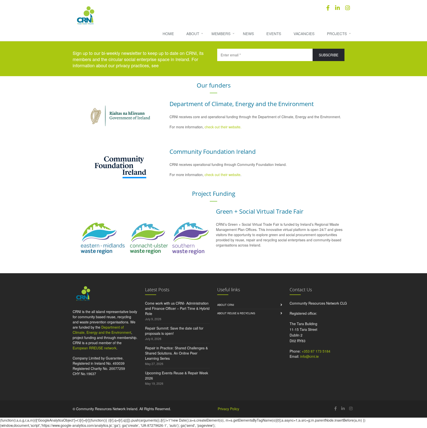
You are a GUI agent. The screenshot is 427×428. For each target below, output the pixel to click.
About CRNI (225, 305)
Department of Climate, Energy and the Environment (102, 330)
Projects (337, 33)
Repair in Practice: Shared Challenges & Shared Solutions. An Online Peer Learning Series (176, 353)
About (192, 33)
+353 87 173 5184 (316, 351)
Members (221, 33)
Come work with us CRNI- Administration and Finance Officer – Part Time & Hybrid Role (177, 308)
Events (273, 33)
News (248, 33)
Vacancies (304, 33)
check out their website (222, 174)
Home (168, 33)
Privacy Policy (228, 408)
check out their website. (223, 126)
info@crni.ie (309, 356)
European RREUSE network (94, 347)
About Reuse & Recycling (236, 313)
